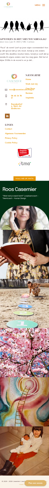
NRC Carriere (28, 42)
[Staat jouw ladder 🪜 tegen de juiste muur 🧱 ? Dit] (24, 401)
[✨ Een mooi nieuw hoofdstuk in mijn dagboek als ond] (24, 254)
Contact (8, 129)
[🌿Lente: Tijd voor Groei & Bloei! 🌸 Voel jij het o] (24, 352)
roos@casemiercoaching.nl (21, 89)
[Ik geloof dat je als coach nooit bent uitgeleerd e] (24, 451)
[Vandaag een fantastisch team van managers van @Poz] (24, 303)
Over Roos (30, 88)
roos (7, 42)
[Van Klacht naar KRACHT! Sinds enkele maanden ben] (24, 205)
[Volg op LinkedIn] (7, 116)
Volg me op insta (25, 178)
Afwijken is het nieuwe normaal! (23, 39)
